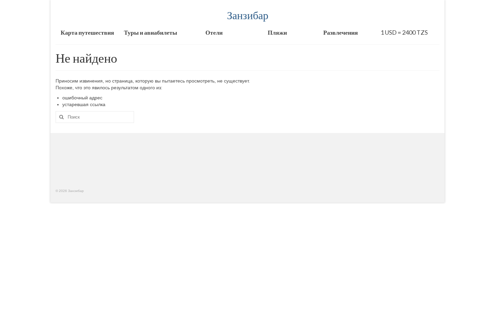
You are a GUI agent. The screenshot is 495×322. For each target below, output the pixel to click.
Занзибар (247, 15)
